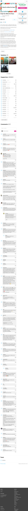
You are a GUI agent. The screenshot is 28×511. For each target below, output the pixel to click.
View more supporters (4, 119)
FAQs (14, 508)
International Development (17, 494)
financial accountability (8, 31)
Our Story (2, 490)
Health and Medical (16, 491)
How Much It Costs (3, 509)
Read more (2, 51)
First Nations (15, 492)
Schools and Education (16, 499)
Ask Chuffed (16, 510)
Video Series (2, 496)
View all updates (9, 73)
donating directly (5, 45)
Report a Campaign (16, 509)
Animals (15, 495)
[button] (4, 60)
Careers (1, 491)
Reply (15, 151)
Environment (15, 498)
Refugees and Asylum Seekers (17, 497)
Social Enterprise (16, 496)
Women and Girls (16, 500)
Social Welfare (15, 493)
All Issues (15, 490)
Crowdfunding (2, 508)
